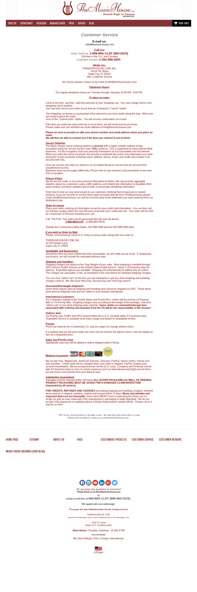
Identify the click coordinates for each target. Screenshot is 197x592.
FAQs (79, 439)
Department (26, 23)
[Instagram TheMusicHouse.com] (89, 483)
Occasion (41, 23)
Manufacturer (57, 23)
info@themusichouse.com (100, 44)
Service (81, 23)
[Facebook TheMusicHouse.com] (82, 483)
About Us (58, 439)
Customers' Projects (114, 439)
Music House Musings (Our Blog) (25, 451)
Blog (91, 23)
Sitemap (34, 439)
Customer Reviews (170, 439)
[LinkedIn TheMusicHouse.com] (102, 483)
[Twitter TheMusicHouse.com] (115, 483)
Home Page (12, 439)
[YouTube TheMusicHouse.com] (95, 483)
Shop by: (12, 23)
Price (71, 23)
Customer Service (143, 439)
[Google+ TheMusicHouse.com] (108, 483)
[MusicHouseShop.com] (98, 17)
